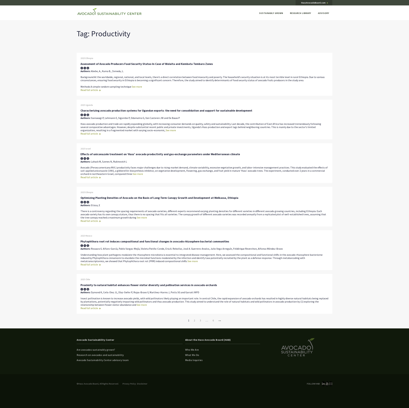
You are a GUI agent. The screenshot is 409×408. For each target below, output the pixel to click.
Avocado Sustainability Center (95, 339)
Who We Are (192, 349)
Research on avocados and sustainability (100, 355)
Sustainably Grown (271, 13)
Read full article (89, 90)
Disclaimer (142, 383)
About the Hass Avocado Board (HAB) (208, 339)
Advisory (323, 13)
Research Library (300, 13)
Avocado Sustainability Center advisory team (103, 360)
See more (137, 86)
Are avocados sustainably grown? (96, 349)
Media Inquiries (194, 360)
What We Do (192, 355)
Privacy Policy (129, 383)
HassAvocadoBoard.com (313, 2)
